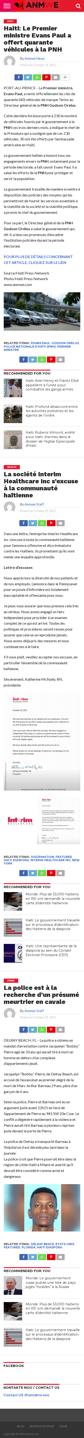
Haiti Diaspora (16, 860)
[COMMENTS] (64, 76)
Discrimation (42, 857)
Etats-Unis (65, 1244)
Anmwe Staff (34, 504)
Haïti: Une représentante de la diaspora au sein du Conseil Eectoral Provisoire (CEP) (51, 950)
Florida (28, 1247)
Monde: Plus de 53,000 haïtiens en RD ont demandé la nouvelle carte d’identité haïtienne (53, 898)
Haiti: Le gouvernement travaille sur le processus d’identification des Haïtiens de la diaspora (53, 924)
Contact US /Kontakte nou (26, 1395)
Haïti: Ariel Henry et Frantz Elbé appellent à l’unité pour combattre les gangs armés (52, 385)
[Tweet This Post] (28, 76)
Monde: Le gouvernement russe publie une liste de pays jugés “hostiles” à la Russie (51, 1282)
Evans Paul (40, 343)
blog (20, 1426)
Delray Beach (42, 1244)
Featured (64, 857)
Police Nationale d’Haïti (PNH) (30, 346)
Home (63, 1426)
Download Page (42, 1426)
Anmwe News (34, 58)
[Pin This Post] (46, 76)
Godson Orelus (65, 343)
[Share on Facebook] (18, 76)
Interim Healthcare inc (50, 860)
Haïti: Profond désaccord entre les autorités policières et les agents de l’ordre (52, 411)
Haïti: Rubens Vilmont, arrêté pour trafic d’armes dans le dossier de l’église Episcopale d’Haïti (50, 439)
